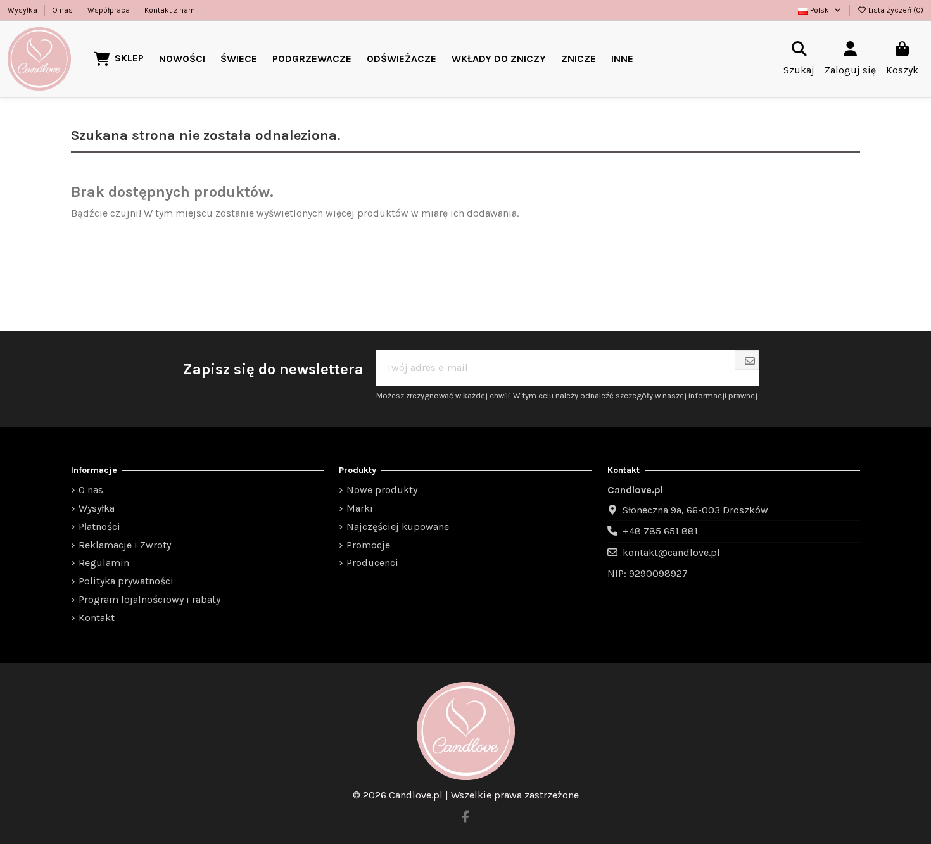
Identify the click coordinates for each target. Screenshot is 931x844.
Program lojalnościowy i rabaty (149, 599)
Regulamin (104, 563)
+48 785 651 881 (660, 531)
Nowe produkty (381, 490)
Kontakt (97, 618)
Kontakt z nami (170, 10)
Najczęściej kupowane (397, 526)
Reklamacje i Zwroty (125, 545)
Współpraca (109, 10)
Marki (359, 508)
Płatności (99, 526)
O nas (63, 10)
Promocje (368, 545)
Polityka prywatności (126, 581)
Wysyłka (23, 10)
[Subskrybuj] (750, 362)
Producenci (372, 563)
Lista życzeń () (894, 10)
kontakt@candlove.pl (671, 552)
